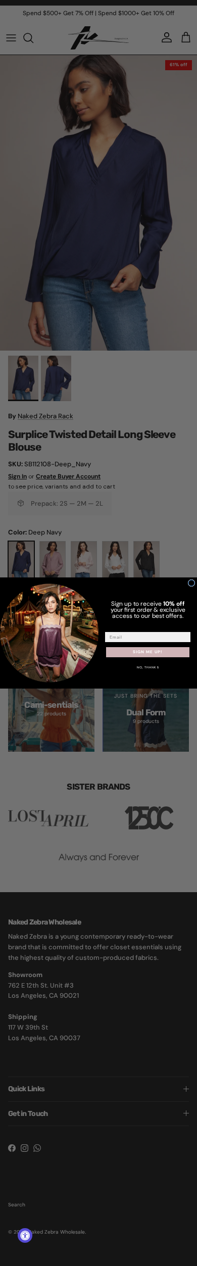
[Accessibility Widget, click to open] (25, 1235)
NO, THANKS (148, 667)
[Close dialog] (191, 583)
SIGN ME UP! (148, 652)
